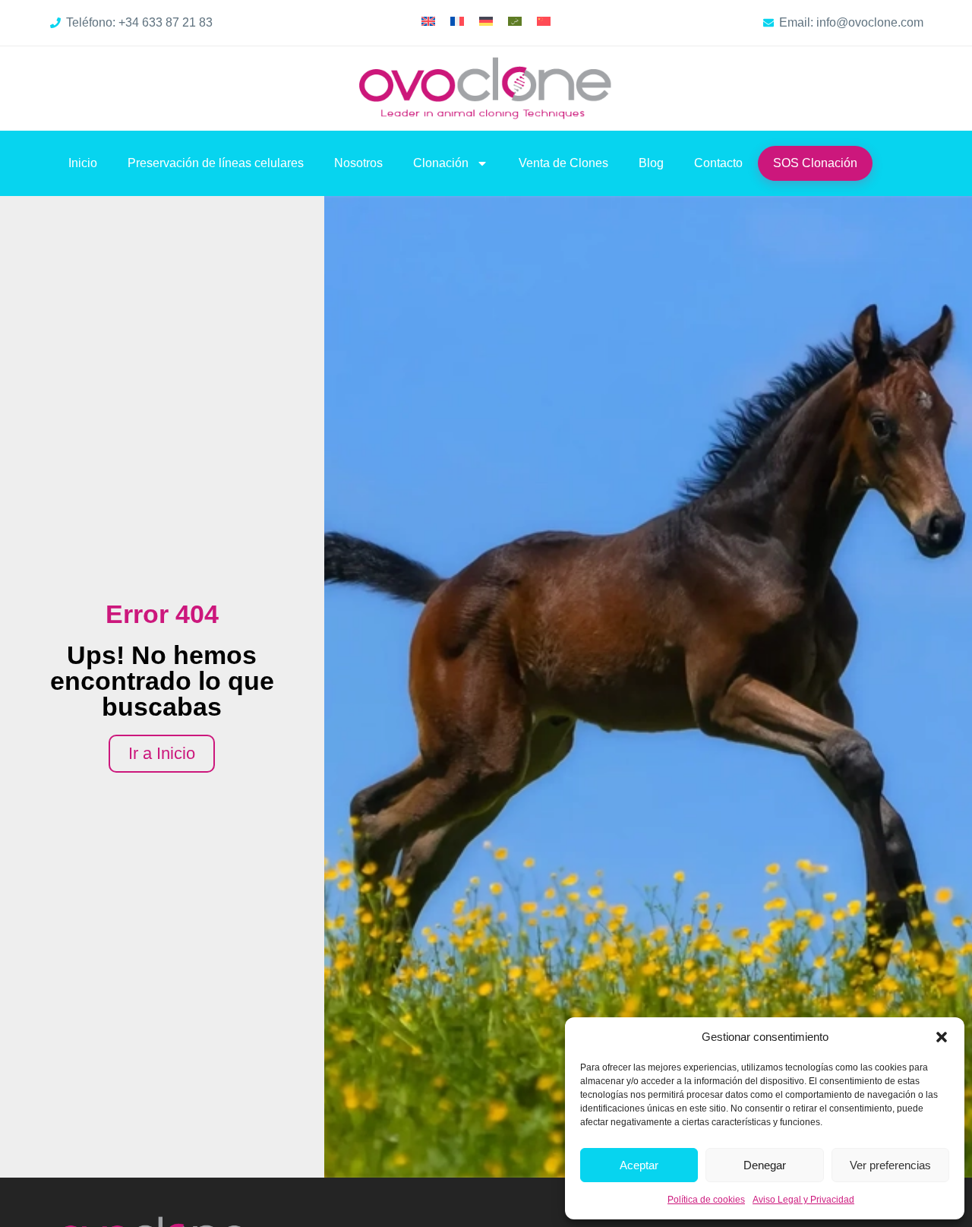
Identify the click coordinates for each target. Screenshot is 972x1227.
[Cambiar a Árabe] (514, 21)
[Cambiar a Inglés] (428, 21)
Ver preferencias (890, 1165)
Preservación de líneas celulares (216, 163)
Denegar (764, 1165)
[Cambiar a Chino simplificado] (543, 21)
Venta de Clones (563, 163)
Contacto (718, 163)
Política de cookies (706, 1199)
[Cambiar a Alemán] (486, 21)
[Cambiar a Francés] (457, 21)
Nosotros (358, 163)
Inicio (82, 163)
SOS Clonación (815, 163)
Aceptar (639, 1165)
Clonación (441, 163)
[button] (941, 1037)
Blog (651, 163)
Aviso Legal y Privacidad (803, 1199)
